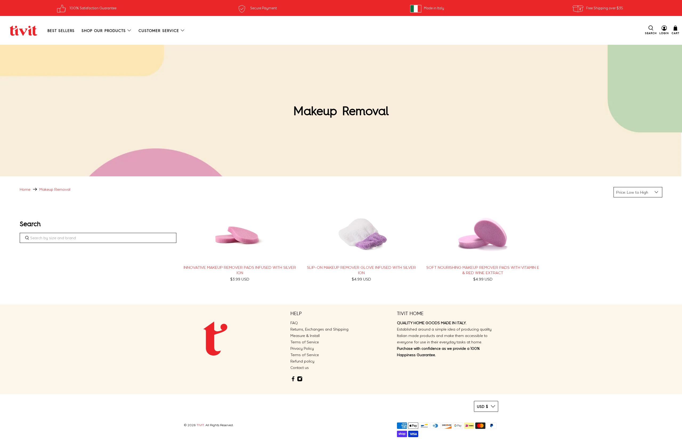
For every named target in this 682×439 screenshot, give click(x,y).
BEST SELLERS (61, 30)
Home (25, 189)
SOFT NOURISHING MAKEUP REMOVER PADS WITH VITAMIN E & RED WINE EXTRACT (482, 270)
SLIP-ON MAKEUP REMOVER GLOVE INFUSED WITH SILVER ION (361, 270)
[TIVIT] (23, 30)
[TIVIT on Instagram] (299, 380)
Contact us (299, 367)
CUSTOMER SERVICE (159, 30)
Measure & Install (305, 336)
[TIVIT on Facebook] (293, 380)
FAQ (294, 323)
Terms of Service (304, 342)
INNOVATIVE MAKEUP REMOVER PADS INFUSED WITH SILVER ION (240, 270)
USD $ (482, 406)
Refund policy (302, 361)
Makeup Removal (54, 189)
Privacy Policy (302, 348)
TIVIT (200, 425)
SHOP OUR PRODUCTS (104, 30)
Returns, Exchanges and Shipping (319, 329)
